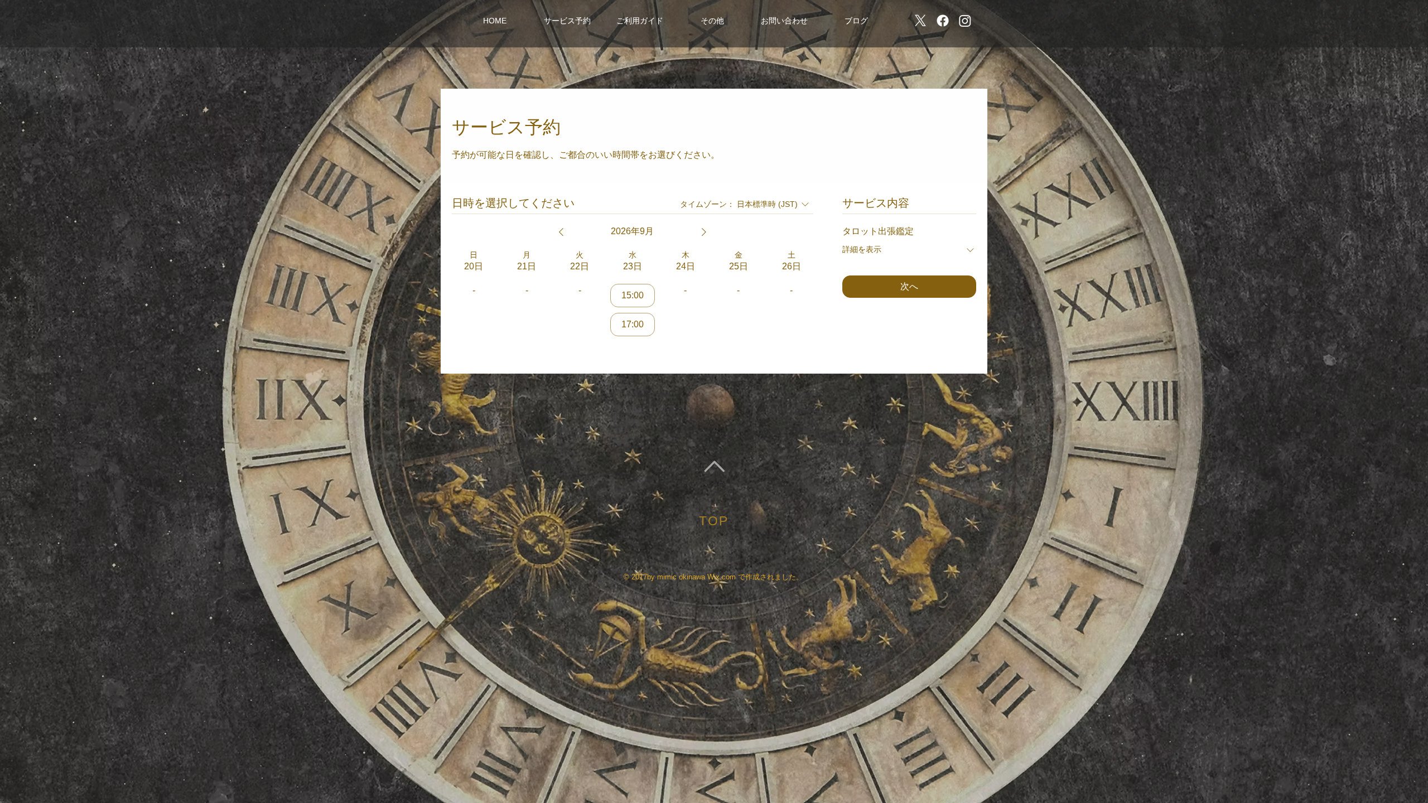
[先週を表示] (561, 232)
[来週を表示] (704, 232)
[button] (567, 21)
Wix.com (721, 577)
